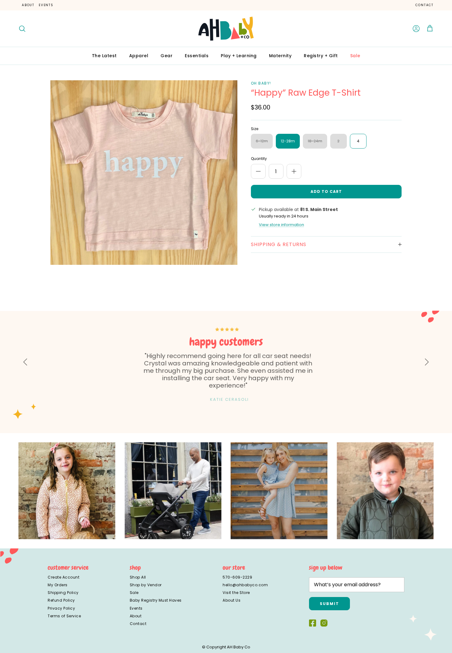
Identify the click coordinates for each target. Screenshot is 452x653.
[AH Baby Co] (226, 29)
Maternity (280, 56)
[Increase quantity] (294, 171)
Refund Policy (61, 600)
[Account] (416, 28)
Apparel (139, 56)
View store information (281, 224)
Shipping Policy (63, 592)
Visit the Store (236, 592)
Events (46, 5)
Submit (329, 603)
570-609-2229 (237, 577)
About (28, 5)
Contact (424, 5)
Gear (166, 56)
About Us (231, 600)
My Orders (58, 584)
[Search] (22, 28)
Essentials (196, 56)
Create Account (63, 577)
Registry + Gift (321, 56)
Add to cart (326, 191)
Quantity (259, 158)
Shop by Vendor (146, 584)
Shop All (138, 577)
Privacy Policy (61, 608)
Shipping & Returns (278, 244)
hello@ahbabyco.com (245, 584)
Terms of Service (64, 616)
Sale (355, 56)
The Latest (104, 56)
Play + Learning (239, 56)
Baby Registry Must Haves (156, 600)
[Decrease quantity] (258, 171)
